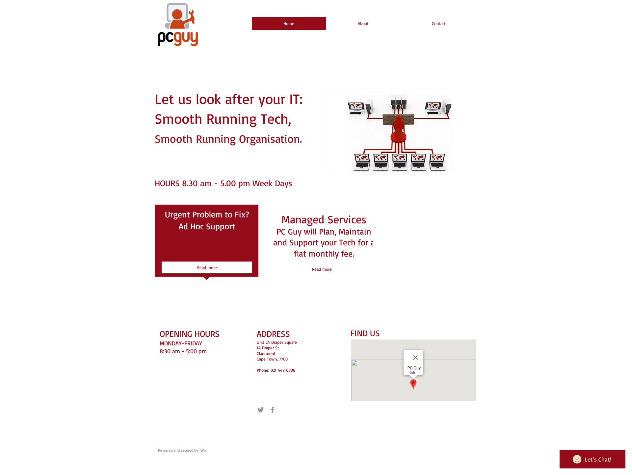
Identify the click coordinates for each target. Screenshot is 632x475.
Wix (203, 450)
